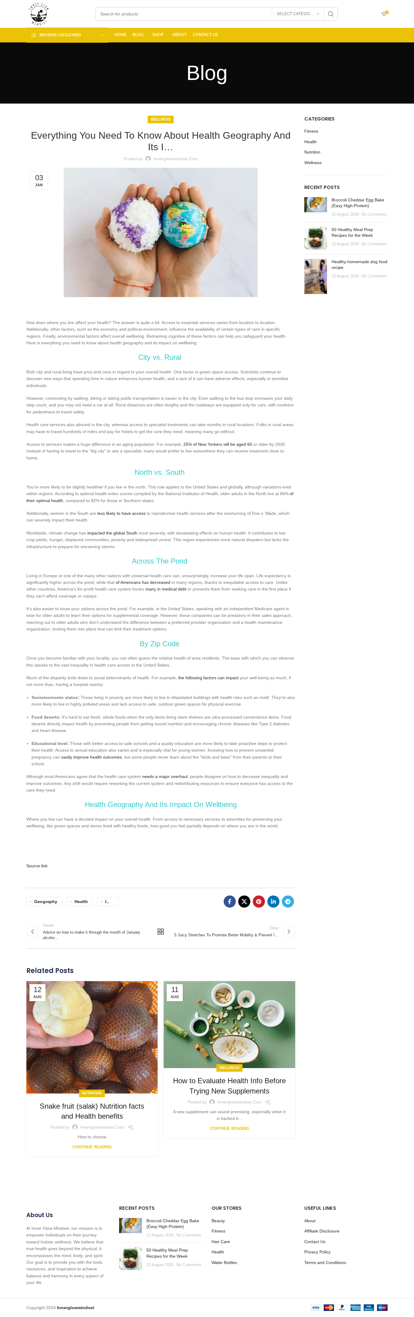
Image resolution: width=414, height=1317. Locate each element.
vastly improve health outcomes (91, 757)
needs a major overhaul (165, 776)
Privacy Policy (317, 1251)
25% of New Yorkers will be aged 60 (217, 444)
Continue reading (92, 1147)
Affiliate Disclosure (321, 1231)
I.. (107, 901)
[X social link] (244, 901)
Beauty (218, 1220)
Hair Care (221, 1241)
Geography (45, 901)
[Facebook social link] (230, 901)
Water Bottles (224, 1262)
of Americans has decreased (143, 582)
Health (310, 141)
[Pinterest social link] (259, 901)
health (81, 901)
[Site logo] (38, 13)
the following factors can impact (208, 677)
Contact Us (315, 1241)
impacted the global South (112, 533)
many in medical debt (165, 589)
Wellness (161, 119)
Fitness (311, 131)
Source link (37, 865)
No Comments (374, 214)
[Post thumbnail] (315, 207)
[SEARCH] (331, 14)
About (310, 1220)
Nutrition (92, 1093)
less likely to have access (121, 513)
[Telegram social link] (288, 901)
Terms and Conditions (325, 1262)
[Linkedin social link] (273, 901)
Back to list (160, 931)
